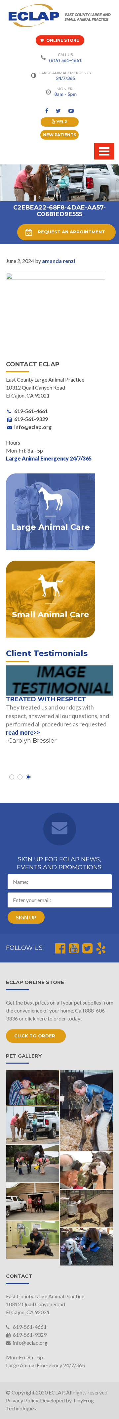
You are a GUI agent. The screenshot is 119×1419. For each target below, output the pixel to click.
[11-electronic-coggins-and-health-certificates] (33, 1201)
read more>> (23, 732)
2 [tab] (20, 776)
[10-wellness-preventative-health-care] (33, 1240)
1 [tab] (11, 776)
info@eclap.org (30, 1342)
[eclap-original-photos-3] (86, 1110)
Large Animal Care (51, 527)
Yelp (61, 121)
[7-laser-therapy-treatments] (86, 1246)
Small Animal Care (50, 615)
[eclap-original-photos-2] (33, 1088)
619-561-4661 (29, 1327)
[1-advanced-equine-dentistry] (86, 1170)
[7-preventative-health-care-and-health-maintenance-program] (33, 1125)
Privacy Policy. (22, 1400)
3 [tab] (28, 776)
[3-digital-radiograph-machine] (33, 1163)
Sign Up (26, 917)
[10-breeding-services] (86, 1208)
